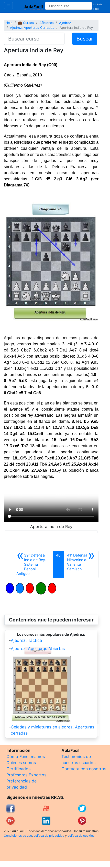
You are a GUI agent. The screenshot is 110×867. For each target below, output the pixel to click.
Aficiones (46, 23)
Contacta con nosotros (83, 768)
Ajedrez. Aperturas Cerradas (32, 28)
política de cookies (81, 835)
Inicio (9, 23)
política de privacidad (49, 835)
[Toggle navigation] (8, 5)
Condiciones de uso (18, 835)
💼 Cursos (26, 23)
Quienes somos (21, 762)
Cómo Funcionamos (25, 756)
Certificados (18, 768)
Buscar (84, 39)
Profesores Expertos (26, 774)
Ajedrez (65, 23)
